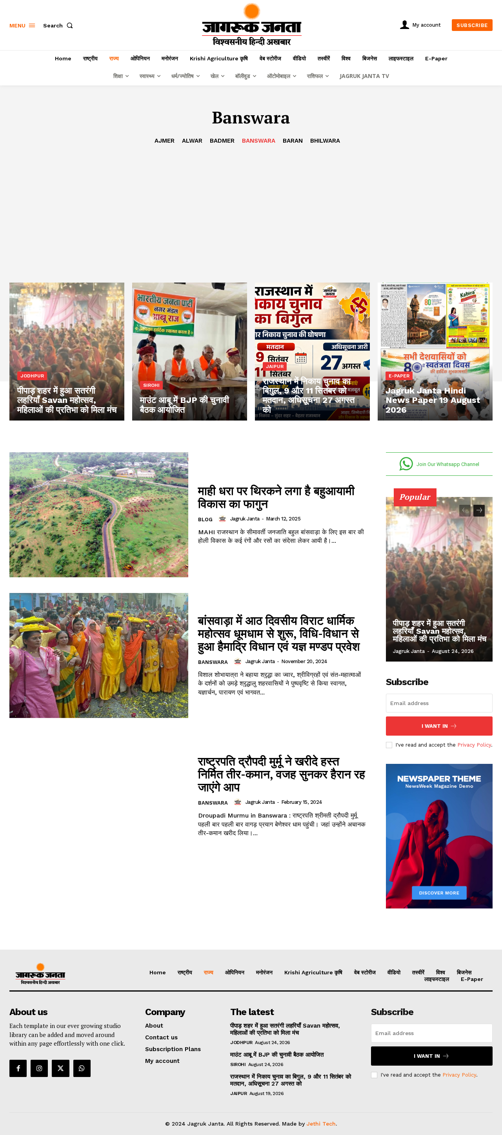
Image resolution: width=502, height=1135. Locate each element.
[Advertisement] (251, 204)
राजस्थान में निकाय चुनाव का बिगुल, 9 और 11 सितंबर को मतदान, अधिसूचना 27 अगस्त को (290, 1080)
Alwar (192, 140)
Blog (205, 519)
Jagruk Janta (245, 519)
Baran (293, 140)
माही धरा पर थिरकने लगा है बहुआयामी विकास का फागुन (276, 497)
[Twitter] (60, 1068)
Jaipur (275, 366)
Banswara (258, 140)
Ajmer (165, 140)
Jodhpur (32, 376)
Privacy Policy (474, 745)
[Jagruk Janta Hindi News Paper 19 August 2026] (435, 352)
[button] (59, 25)
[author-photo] (223, 519)
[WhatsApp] (82, 1068)
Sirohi (151, 385)
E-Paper (399, 376)
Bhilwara (325, 140)
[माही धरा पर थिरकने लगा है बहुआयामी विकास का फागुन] (98, 514)
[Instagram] (39, 1068)
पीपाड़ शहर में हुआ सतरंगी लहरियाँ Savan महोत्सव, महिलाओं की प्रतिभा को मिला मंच (439, 631)
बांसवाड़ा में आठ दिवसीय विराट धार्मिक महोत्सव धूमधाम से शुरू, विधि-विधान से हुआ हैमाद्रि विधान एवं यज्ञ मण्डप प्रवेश (279, 633)
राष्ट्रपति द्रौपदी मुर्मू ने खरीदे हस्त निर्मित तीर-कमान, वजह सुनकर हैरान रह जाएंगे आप (281, 774)
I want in (435, 726)
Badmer (222, 140)
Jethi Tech (321, 1123)
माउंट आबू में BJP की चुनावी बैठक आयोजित (277, 1054)
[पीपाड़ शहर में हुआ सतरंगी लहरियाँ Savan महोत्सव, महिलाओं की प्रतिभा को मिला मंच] (66, 352)
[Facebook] (18, 1068)
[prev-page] (465, 511)
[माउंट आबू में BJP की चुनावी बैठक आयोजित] (189, 352)
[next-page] (479, 511)
